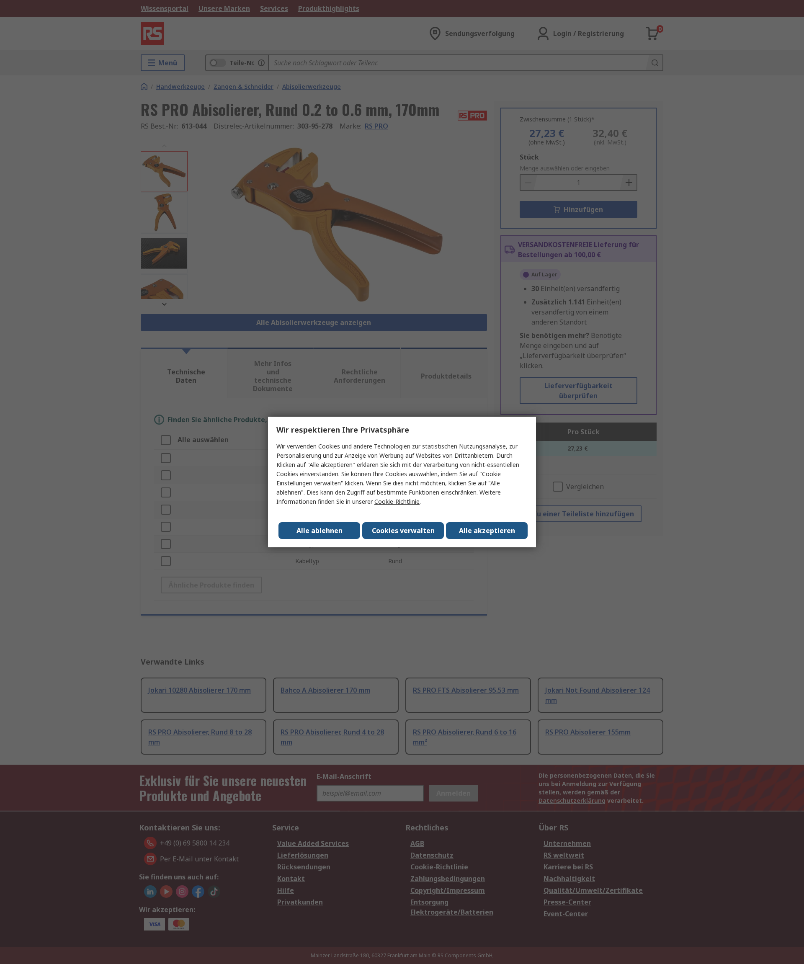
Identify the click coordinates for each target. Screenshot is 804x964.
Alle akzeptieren (487, 530)
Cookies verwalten (403, 530)
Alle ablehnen (319, 530)
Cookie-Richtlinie (397, 501)
